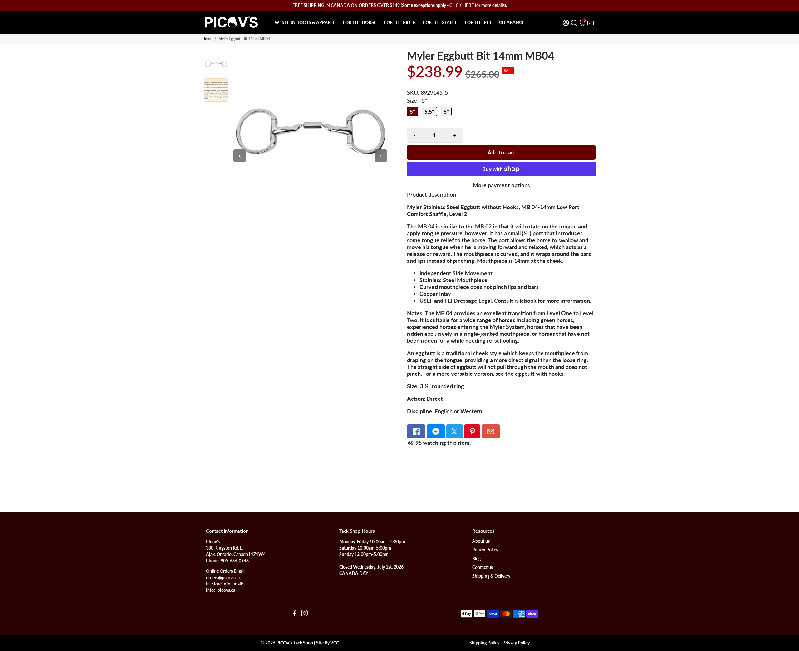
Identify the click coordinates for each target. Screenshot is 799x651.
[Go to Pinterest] (472, 431)
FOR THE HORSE (359, 22)
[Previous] (239, 155)
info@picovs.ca (220, 590)
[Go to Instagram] (304, 614)
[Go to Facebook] (416, 431)
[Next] (381, 155)
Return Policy (485, 549)
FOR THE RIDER (400, 22)
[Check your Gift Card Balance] (590, 22)
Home (207, 39)
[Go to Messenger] (436, 431)
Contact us (482, 567)
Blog (476, 558)
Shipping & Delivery (491, 576)
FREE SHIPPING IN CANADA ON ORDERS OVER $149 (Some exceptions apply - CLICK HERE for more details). (399, 5)
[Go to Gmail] (491, 431)
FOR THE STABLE (440, 22)
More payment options (501, 185)
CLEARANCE (511, 22)
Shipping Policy (484, 642)
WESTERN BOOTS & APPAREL (305, 22)
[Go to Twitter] (454, 431)
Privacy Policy (516, 642)
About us (481, 541)
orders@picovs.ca (223, 577)
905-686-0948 (235, 560)
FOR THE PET (478, 22)
